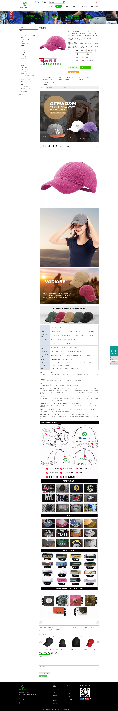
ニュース (55, 697)
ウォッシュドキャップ (26, 43)
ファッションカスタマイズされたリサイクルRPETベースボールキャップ (48, 649)
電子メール (114, 357)
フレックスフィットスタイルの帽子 (28, 35)
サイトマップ (73, 709)
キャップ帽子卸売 (55, 629)
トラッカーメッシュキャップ (27, 77)
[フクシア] (82, 60)
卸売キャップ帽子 (77, 627)
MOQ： (80, 79)
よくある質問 (63, 87)
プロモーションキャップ (26, 37)
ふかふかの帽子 (24, 60)
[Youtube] (40, 2)
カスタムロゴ (67, 627)
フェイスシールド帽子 (26, 79)
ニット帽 (22, 45)
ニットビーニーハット (26, 50)
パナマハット (24, 62)
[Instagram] (42, 2)
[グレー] (81, 50)
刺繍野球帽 (50, 627)
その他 (68, 703)
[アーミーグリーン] (77, 54)
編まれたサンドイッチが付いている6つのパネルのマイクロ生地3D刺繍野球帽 (62, 649)
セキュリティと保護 (25, 88)
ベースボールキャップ (26, 33)
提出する (43, 676)
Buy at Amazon (73, 72)
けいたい (113, 359)
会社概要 (55, 695)
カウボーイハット (25, 56)
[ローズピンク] (86, 57)
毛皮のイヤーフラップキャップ (27, 81)
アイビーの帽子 (24, 86)
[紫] (90, 60)
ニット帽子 (69, 693)
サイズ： (42, 79)
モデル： (42, 77)
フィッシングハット (25, 69)
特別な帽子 (22, 84)
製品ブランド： (62, 77)
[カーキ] (87, 54)
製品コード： (81, 77)
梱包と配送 (49, 87)
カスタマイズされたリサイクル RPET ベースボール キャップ (76, 649)
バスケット (86, 67)
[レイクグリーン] (77, 57)
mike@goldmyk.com (24, 699)
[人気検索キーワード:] (64, 2)
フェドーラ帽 (24, 58)
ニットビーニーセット (26, 52)
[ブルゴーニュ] (88, 50)
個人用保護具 (24, 91)
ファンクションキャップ (26, 65)
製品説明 (42, 87)
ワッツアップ (114, 363)
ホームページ (56, 689)
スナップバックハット (26, 39)
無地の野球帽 (43, 627)
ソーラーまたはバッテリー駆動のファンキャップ (29, 75)
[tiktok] (45, 2)
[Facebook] (35, 2)
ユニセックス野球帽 (87, 627)
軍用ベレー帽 (24, 73)
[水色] (77, 60)
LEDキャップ (24, 71)
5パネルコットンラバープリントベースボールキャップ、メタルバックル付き (90, 649)
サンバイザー (24, 41)
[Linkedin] (38, 2)
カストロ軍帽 (24, 67)
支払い (56, 87)
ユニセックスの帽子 (44, 629)
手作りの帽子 (24, 48)
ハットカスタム (59, 627)
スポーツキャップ (24, 30)
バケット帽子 (69, 699)
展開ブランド (56, 700)
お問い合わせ (73, 67)
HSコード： (62, 79)
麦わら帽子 (22, 54)
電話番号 (113, 361)
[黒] (77, 50)
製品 (54, 692)
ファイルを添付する (44, 673)
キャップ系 (69, 690)
